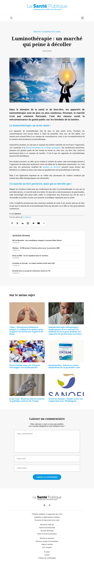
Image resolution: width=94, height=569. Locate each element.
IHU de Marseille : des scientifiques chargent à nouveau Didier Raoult (37, 240)
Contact (47, 555)
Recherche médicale (47, 525)
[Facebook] (49, 505)
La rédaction (27, 217)
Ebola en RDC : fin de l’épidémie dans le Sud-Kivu (30, 256)
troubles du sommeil (52, 167)
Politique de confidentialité (47, 558)
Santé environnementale (47, 528)
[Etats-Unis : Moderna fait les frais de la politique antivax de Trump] (27, 385)
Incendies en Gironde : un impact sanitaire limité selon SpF (33, 263)
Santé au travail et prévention (47, 534)
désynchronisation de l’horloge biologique (43, 148)
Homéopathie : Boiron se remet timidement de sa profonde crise (64, 366)
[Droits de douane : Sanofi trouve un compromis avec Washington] (66, 385)
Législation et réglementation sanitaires (47, 517)
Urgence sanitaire (47, 544)
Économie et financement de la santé (47, 520)
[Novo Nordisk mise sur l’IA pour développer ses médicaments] (27, 351)
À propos (47, 552)
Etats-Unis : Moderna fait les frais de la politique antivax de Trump (27, 400)
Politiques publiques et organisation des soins (47, 514)
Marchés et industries (47, 538)
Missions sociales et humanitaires (47, 541)
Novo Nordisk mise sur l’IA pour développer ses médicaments (24, 366)
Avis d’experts (47, 547)
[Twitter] (44, 505)
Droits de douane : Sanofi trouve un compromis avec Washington (65, 400)
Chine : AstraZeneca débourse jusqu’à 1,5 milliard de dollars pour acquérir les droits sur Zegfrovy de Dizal (26, 330)
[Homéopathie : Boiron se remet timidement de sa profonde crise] (66, 351)
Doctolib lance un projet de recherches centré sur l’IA (31, 271)
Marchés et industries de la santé (47, 32)
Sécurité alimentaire (47, 531)
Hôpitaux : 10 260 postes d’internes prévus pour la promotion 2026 (36, 248)
